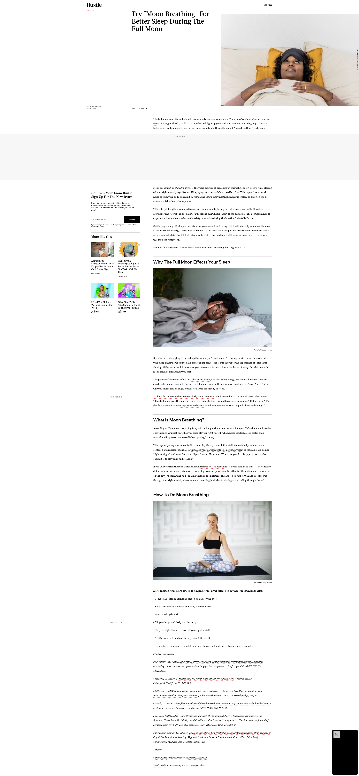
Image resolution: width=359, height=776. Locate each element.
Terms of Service (132, 225)
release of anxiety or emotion (197, 218)
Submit (132, 219)
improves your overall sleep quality (185, 437)
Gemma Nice (189, 192)
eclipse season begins (192, 405)
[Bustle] (94, 5)
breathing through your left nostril (214, 445)
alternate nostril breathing (212, 466)
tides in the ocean (200, 379)
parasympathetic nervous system (229, 196)
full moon (163, 118)
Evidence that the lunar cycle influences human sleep (205, 678)
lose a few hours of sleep (235, 367)
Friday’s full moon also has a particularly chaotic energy (183, 396)
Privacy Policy (99, 226)
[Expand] (335, 732)
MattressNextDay (198, 757)
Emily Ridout (253, 209)
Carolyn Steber (95, 106)
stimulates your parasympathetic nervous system (216, 449)
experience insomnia (164, 218)
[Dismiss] (354, 732)
